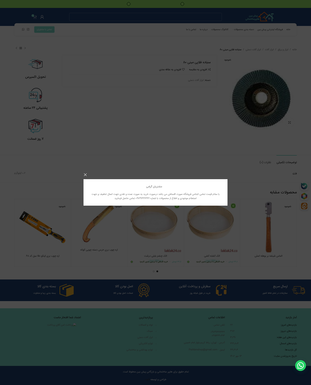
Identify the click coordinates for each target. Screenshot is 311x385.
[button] (300, 365)
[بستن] (85, 174)
